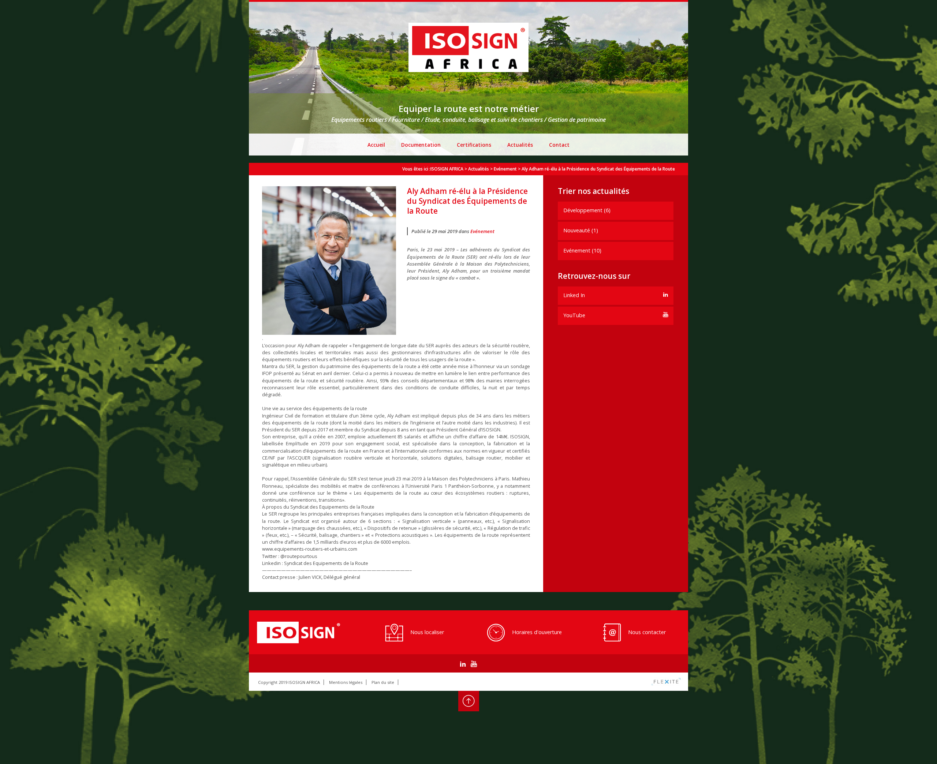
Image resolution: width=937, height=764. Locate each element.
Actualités (520, 144)
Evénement (482, 231)
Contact (559, 144)
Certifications (474, 144)
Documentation (421, 144)
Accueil (376, 144)
